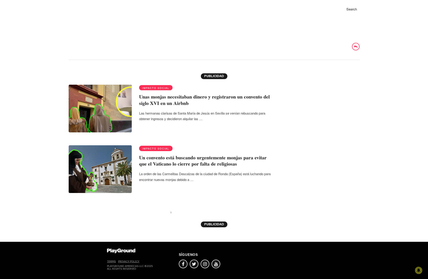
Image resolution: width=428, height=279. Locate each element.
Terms (111, 261)
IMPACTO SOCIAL (155, 88)
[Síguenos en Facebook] (183, 264)
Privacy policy (128, 261)
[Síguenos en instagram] (205, 264)
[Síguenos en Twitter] (194, 264)
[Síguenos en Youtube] (216, 264)
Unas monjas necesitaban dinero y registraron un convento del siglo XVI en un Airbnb (204, 100)
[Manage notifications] (418, 270)
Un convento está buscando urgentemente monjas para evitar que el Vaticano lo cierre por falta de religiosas (203, 161)
